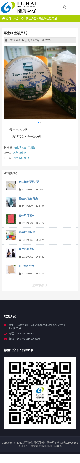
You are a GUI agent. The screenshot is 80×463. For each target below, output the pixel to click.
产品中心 (18, 18)
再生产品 (31, 18)
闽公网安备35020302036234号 (43, 445)
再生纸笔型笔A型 (29, 181)
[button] (38, 122)
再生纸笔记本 (26, 215)
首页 (8, 18)
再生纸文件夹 (26, 265)
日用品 (32, 147)
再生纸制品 (20, 147)
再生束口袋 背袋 (28, 198)
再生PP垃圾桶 (27, 232)
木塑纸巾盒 (19, 152)
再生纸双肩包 (21, 157)
